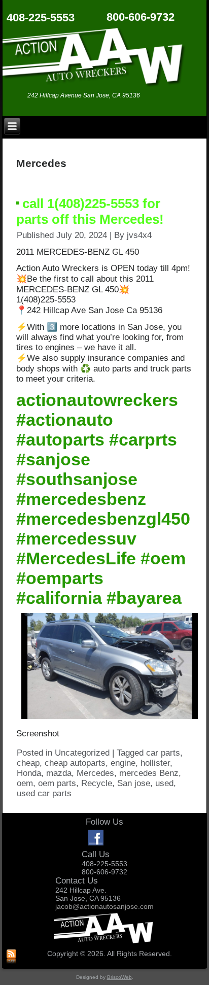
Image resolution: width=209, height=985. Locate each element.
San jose (133, 783)
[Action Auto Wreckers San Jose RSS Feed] (11, 957)
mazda (59, 773)
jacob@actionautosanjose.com (104, 906)
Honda (29, 773)
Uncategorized (82, 753)
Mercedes (95, 773)
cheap (28, 763)
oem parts (57, 783)
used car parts (44, 793)
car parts (163, 753)
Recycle (96, 783)
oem (25, 783)
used (164, 783)
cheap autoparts (75, 763)
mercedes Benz (149, 773)
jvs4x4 (139, 235)
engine (123, 763)
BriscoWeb (119, 977)
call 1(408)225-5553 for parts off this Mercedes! (90, 211)
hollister (155, 763)
